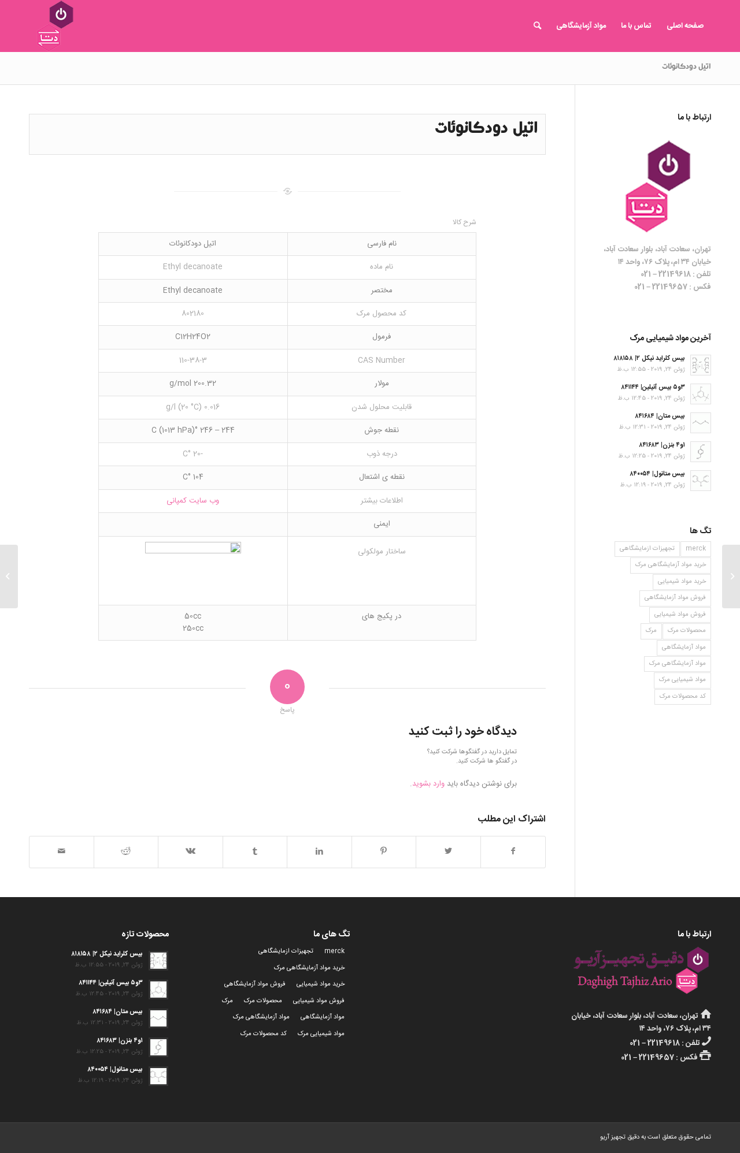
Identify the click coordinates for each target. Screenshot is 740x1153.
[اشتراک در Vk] (190, 851)
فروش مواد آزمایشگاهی (675, 598)
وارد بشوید (428, 784)
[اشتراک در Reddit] (126, 851)
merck (696, 549)
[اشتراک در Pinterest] (384, 851)
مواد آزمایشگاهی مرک (677, 664)
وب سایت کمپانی (192, 500)
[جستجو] (537, 26)
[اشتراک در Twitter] (448, 851)
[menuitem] (685, 26)
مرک (651, 631)
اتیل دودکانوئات (686, 67)
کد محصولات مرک (683, 696)
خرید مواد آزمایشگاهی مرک (670, 565)
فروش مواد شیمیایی (680, 614)
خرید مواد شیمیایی (682, 581)
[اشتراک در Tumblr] (255, 851)
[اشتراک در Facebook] (513, 851)
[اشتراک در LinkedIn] (319, 851)
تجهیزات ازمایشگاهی (647, 549)
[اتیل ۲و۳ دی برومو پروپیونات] (731, 576)
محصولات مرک (687, 631)
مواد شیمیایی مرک (682, 680)
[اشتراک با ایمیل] (61, 851)
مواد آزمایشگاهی (684, 647)
